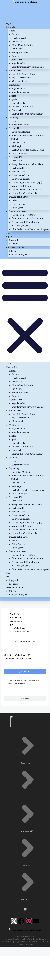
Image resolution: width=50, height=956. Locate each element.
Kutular (15, 56)
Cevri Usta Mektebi (21, 132)
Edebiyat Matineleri (21, 52)
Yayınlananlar (18, 63)
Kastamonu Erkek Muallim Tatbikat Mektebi (28, 137)
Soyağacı (16, 121)
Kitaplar (13, 251)
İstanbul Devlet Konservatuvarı (26, 189)
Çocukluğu (14, 117)
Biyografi (13, 240)
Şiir (11, 624)
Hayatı (9, 236)
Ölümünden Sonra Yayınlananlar (27, 114)
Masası (12, 31)
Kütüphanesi (15, 70)
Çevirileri (16, 110)
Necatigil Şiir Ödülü (21, 226)
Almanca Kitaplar (20, 81)
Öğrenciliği (14, 128)
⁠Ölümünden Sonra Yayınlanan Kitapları (30, 229)
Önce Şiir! (16, 34)
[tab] (25, 672)
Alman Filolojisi (19, 153)
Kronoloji (13, 244)
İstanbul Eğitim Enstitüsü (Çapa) (27, 182)
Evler (14, 200)
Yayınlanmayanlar (20, 92)
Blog (8, 233)
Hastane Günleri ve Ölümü (24, 215)
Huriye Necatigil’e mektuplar (25, 222)
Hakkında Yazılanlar (15, 247)
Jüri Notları (17, 49)
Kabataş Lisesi (18, 142)
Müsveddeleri (15, 59)
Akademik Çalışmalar (19, 254)
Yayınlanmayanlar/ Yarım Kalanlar (28, 67)
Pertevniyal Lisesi (20, 168)
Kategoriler (11, 27)
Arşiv (8, 23)
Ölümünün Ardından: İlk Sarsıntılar (28, 218)
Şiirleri (15, 99)
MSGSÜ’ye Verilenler (21, 77)
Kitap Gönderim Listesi (22, 45)
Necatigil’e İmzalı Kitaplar (24, 74)
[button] (25, 310)
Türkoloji (16, 146)
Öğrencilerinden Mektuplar (25, 193)
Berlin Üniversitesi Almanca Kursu (28, 150)
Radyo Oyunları (19, 103)
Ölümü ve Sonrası (17, 211)
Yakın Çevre (17, 208)
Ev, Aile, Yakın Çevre (18, 197)
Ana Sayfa (14, 614)
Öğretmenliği (15, 157)
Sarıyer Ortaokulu (20, 175)
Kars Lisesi (17, 160)
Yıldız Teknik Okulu (21, 186)
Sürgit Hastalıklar (20, 124)
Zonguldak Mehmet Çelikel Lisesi (27, 164)
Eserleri (12, 96)
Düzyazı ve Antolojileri (22, 106)
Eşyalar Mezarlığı (20, 38)
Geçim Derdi (18, 41)
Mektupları (14, 85)
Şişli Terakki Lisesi (21, 179)
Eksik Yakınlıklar (17, 628)
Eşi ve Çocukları (19, 204)
